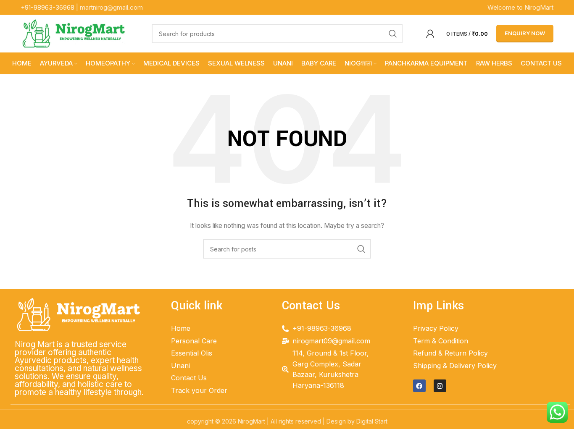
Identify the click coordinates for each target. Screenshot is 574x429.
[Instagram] (440, 385)
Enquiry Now (525, 33)
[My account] (430, 33)
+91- (47, 7)
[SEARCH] (393, 33)
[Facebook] (419, 385)
